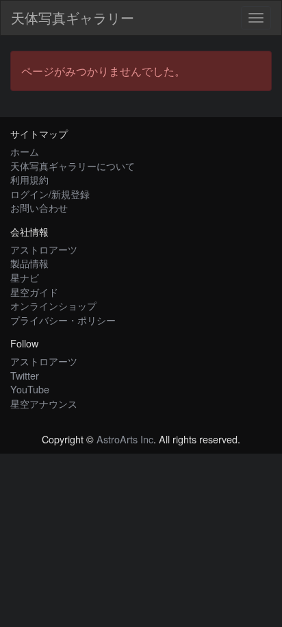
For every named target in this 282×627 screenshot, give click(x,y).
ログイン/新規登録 (50, 193)
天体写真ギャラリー (72, 17)
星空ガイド (34, 291)
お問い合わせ (39, 207)
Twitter (24, 375)
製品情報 (29, 263)
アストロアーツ (43, 249)
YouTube (29, 389)
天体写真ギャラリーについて (72, 165)
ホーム (24, 151)
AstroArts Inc (125, 439)
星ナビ (24, 277)
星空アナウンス (43, 403)
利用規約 (29, 179)
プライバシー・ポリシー (63, 319)
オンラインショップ (53, 305)
